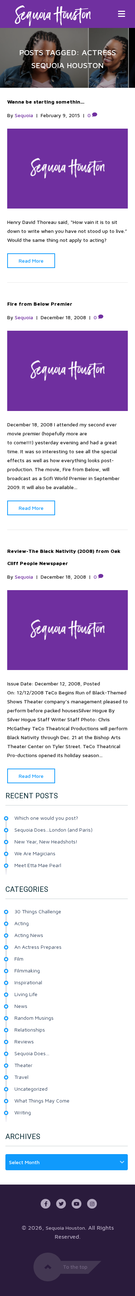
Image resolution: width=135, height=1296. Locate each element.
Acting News (28, 935)
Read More (31, 261)
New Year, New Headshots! (45, 841)
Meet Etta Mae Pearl (37, 865)
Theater (23, 1065)
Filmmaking (27, 970)
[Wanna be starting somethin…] (67, 168)
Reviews (24, 1041)
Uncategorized (31, 1089)
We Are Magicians (34, 853)
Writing (22, 1112)
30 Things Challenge (37, 911)
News (20, 1006)
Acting (21, 923)
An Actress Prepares (38, 947)
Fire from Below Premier (39, 304)
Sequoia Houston (65, 1228)
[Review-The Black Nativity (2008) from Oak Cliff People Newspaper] (67, 629)
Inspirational (28, 982)
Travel (21, 1077)
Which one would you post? (46, 818)
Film (18, 959)
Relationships (29, 1030)
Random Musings (34, 1018)
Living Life (25, 994)
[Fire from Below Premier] (67, 370)
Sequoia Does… (31, 1053)
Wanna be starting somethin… (46, 102)
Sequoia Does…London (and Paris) (53, 830)
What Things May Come (41, 1100)
